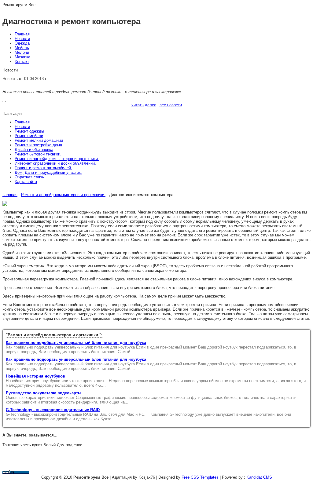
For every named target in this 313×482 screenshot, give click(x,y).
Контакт (22, 61)
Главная (22, 34)
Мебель (22, 48)
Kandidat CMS (259, 477)
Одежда (22, 43)
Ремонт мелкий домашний (39, 140)
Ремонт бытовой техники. (38, 154)
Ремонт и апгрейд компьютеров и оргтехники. (57, 158)
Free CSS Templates (200, 477)
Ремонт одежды (29, 131)
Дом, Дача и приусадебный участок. (48, 172)
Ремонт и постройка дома (38, 145)
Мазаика (22, 57)
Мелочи (22, 52)
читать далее (143, 105)
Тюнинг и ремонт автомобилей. (43, 168)
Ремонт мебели (29, 135)
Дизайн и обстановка (34, 149)
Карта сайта (26, 181)
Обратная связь (29, 177)
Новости (22, 38)
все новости (171, 105)
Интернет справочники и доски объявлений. (55, 163)
